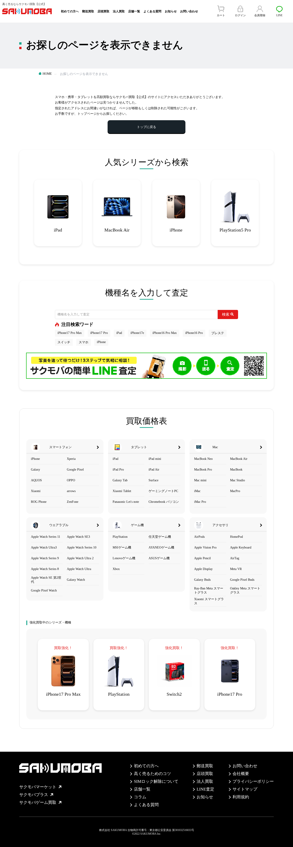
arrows (71, 491)
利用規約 (241, 797)
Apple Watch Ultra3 (44, 547)
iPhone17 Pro (99, 333)
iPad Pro (118, 469)
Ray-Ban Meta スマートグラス (208, 590)
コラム (140, 797)
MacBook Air (238, 459)
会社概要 (241, 773)
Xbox (116, 569)
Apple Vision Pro (205, 547)
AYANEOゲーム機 (161, 547)
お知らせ (171, 11)
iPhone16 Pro (194, 333)
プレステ (217, 333)
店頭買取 (103, 11)
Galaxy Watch (76, 579)
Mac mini (200, 480)
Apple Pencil (202, 558)
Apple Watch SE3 (78, 536)
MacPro (235, 491)
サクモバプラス (33, 794)
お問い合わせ (189, 11)
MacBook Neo (203, 459)
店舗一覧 (134, 11)
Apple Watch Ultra (79, 569)
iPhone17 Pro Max (69, 333)
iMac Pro (200, 501)
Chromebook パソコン (164, 501)
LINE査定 (205, 789)
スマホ (83, 342)
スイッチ (63, 342)
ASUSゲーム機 (159, 558)
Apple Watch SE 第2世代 (46, 579)
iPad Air (154, 469)
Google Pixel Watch (44, 590)
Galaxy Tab (120, 480)
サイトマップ (245, 789)
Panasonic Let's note (126, 501)
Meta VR (236, 569)
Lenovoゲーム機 (124, 558)
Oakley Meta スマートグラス (245, 590)
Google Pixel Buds (242, 579)
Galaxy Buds (202, 579)
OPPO (71, 480)
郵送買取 (88, 11)
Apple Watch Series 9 (45, 558)
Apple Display (203, 569)
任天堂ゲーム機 (160, 536)
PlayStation (120, 536)
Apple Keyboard (240, 547)
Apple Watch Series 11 (45, 536)
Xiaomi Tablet (122, 491)
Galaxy (35, 469)
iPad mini (155, 459)
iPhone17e (137, 333)
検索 (225, 314)
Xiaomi (36, 491)
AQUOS (36, 480)
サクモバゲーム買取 (37, 802)
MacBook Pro (203, 469)
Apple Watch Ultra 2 (80, 558)
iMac (197, 491)
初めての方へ (70, 11)
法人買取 (119, 11)
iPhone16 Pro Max (164, 333)
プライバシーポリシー (253, 781)
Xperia (71, 459)
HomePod (236, 536)
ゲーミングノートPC (163, 491)
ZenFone (72, 501)
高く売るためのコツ (152, 773)
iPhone (101, 342)
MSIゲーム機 (122, 547)
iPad (119, 333)
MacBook (236, 469)
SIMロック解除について (156, 781)
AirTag (234, 558)
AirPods (199, 536)
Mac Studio (237, 480)
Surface (153, 480)
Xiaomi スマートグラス (209, 601)
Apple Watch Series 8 (45, 569)
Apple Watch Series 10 (81, 547)
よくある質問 (152, 11)
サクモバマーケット (37, 787)
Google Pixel (75, 469)
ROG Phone (38, 501)
